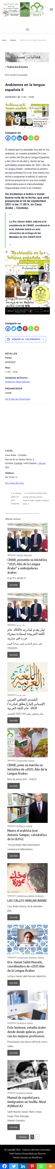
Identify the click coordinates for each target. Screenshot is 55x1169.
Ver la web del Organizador (17, 398)
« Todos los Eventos (16, 67)
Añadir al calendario (26, 339)
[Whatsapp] (30, 138)
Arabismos (10, 381)
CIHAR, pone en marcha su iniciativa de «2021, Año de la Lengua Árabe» (27, 769)
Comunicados (22, 760)
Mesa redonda (23, 381)
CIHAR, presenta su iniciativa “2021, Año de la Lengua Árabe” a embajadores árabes (27, 566)
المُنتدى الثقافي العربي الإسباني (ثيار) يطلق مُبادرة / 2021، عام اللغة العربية (26, 703)
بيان (23, 625)
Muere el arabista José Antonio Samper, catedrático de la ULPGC (27, 834)
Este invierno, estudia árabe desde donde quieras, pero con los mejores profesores (26, 1031)
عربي (19, 625)
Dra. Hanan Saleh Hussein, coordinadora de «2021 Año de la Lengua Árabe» (26, 966)
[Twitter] (13, 138)
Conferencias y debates (25, 896)
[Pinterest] (25, 138)
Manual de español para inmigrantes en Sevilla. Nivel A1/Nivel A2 (26, 1101)
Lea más (14, 584)
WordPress (37, 1157)
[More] (36, 138)
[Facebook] (8, 138)
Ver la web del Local (14, 483)
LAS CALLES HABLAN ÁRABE (27, 900)
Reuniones (28, 555)
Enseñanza (21, 826)
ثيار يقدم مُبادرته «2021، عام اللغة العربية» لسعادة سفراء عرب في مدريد (26, 633)
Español (20, 555)
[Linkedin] (19, 138)
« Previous (22, 1137)
